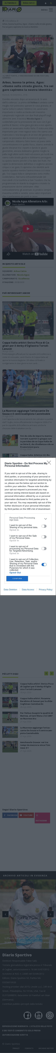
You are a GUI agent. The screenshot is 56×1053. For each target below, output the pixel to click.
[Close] (50, 464)
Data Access (28, 589)
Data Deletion (10, 589)
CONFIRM (17, 578)
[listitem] (28, 519)
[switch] (44, 526)
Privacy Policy (45, 589)
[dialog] (28, 526)
